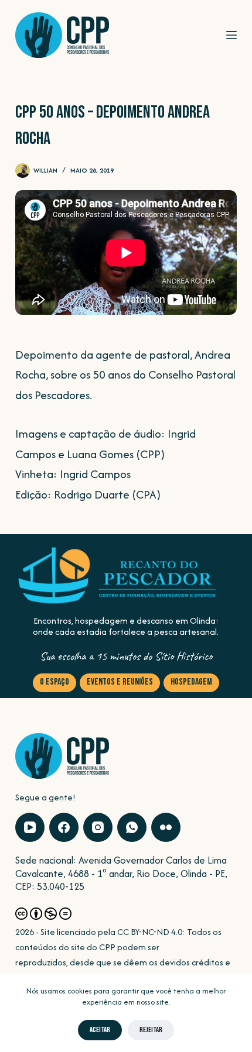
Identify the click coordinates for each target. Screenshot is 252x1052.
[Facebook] (64, 827)
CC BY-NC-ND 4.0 (149, 932)
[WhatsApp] (132, 827)
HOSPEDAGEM (191, 681)
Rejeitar (150, 1029)
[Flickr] (166, 827)
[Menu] (231, 35)
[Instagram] (98, 827)
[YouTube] (30, 827)
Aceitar (100, 1029)
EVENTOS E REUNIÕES (120, 681)
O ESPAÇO (54, 681)
